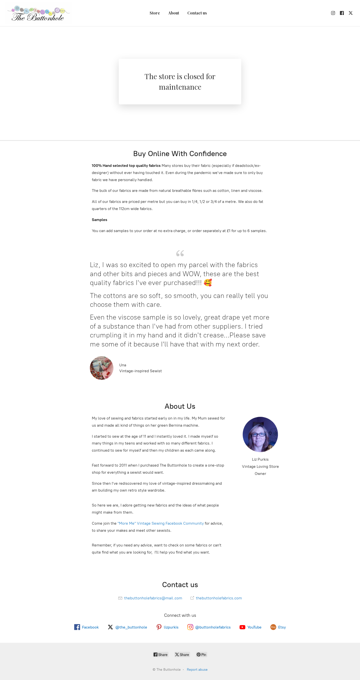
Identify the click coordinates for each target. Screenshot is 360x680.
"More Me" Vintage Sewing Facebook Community (161, 523)
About (173, 12)
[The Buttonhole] (38, 13)
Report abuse (197, 670)
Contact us (197, 12)
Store (155, 12)
